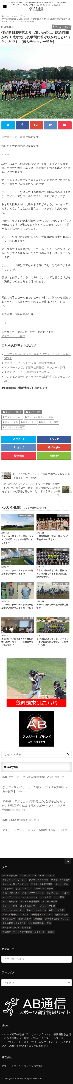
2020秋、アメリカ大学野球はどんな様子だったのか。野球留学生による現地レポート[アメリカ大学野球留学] (34, 805)
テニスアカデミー (10, 897)
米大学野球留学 (36, 923)
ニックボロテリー (28, 906)
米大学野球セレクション (57, 919)
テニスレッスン (29, 897)
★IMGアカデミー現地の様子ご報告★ (26, 372)
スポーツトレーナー (43, 888)
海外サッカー (29, 422)
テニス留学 (59, 897)
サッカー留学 (34, 412)
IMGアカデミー (9, 875)
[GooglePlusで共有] (36, 125)
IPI (34, 875)
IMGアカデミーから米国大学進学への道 (33, 776)
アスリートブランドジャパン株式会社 (22, 1065)
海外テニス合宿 (56, 910)
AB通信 (20, 1078)
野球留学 (26, 927)
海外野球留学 (8, 919)
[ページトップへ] (67, 861)
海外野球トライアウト (41, 914)
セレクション (53, 893)
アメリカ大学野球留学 (41, 884)
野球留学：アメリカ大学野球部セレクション (23, 932)
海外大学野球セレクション (15, 914)
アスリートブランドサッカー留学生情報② (29, 362)
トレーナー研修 (9, 906)
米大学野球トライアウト (14, 923)
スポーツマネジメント (33, 893)
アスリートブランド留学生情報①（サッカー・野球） (36, 367)
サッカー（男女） (13, 412)
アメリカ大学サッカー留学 (40, 417)
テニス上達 (45, 897)
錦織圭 (51, 932)
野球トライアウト (10, 927)
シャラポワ (7, 888)
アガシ (50, 875)
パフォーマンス (47, 906)
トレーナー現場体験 (29, 901)
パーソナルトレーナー (13, 910)
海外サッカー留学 (49, 422)
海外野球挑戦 (61, 914)
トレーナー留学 (49, 901)
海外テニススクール (36, 910)
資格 (49, 923)
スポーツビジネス (10, 893)
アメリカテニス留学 (60, 880)
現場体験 (38, 919)
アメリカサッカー (13, 417)
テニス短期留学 (9, 901)
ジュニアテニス (23, 888)
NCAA (41, 875)
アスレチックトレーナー (14, 880)
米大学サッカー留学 (13, 136)
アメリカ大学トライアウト (15, 884)
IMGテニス (25, 875)
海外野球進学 (24, 919)
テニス (65, 893)
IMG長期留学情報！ (20, 820)
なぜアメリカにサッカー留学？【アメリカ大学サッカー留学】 (35, 789)
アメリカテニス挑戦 (38, 880)
